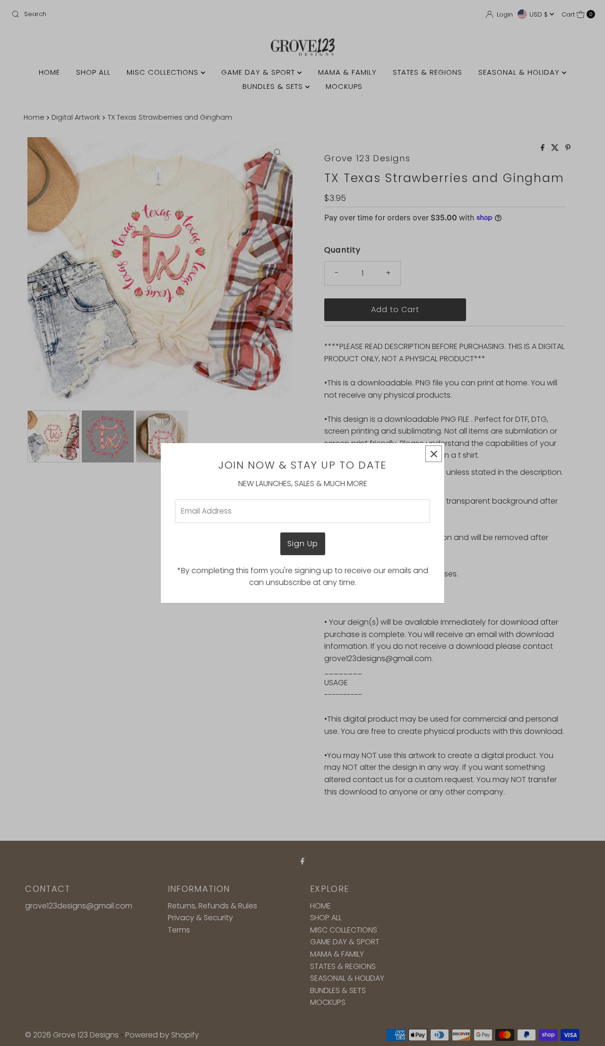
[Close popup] (433, 453)
